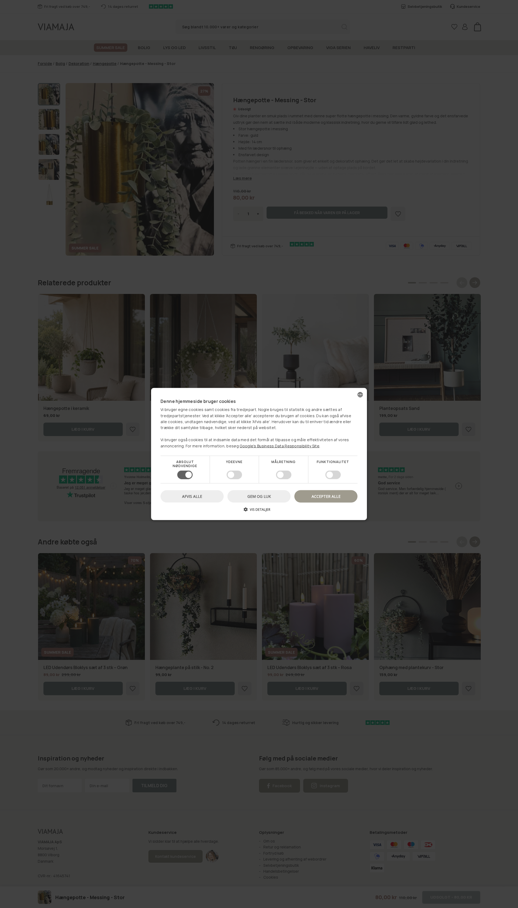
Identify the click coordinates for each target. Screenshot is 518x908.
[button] (259, 511)
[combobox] (360, 394)
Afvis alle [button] (192, 496)
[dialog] (259, 454)
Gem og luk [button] (259, 496)
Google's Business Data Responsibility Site (279, 445)
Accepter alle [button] (326, 496)
